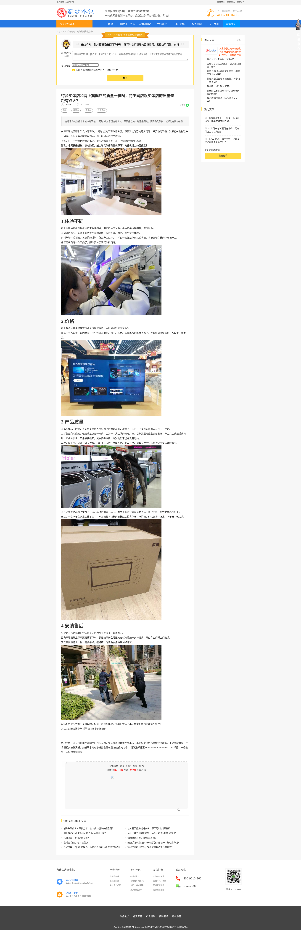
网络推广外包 (127, 24)
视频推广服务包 (137, 881)
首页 (110, 24)
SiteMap (184, 927)
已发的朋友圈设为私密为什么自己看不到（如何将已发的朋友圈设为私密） (99, 847)
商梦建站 (231, 2)
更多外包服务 (136, 890)
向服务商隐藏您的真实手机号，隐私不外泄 (97, 70)
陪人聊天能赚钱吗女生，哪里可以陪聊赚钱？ (149, 828)
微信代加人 (135, 877)
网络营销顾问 (158, 885)
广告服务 (150, 916)
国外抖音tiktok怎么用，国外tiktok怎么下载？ (85, 833)
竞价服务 (162, 24)
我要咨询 (223, 156)
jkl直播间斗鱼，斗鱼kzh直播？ (142, 838)
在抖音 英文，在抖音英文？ (76, 842)
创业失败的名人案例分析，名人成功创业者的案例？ (88, 828)
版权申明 (176, 916)
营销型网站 (145, 24)
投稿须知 (163, 916)
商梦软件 (241, 2)
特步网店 (101, 110)
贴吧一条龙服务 (137, 885)
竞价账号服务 (158, 890)
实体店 (88, 110)
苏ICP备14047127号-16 (171, 927)
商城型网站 (114, 881)
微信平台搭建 (115, 885)
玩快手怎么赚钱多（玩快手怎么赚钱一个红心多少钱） (153, 842)
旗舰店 (76, 110)
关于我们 (214, 24)
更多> (239, 40)
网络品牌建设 (158, 877)
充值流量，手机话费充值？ (76, 838)
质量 (65, 110)
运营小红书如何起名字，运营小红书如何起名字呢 (151, 833)
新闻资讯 (231, 24)
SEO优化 (180, 24)
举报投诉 (124, 916)
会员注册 (70, 2)
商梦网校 (221, 2)
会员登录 (60, 2)
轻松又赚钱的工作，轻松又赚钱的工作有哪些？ (150, 847)
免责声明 (137, 916)
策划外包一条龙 (159, 881)
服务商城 (197, 24)
